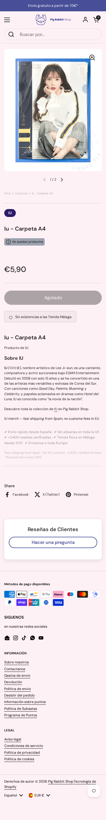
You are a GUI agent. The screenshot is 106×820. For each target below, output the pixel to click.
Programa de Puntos (20, 715)
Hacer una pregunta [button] (53, 542)
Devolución (13, 682)
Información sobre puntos (25, 702)
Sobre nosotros (16, 662)
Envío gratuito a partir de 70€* (53, 5)
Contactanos (14, 669)
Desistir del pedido (19, 695)
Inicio (7, 193)
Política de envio (17, 689)
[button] (96, 19)
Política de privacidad (22, 752)
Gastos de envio (17, 675)
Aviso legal (12, 739)
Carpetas (21, 193)
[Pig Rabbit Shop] (53, 19)
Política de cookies (19, 759)
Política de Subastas (20, 708)
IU (10, 212)
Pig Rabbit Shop (60, 781)
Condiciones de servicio (23, 746)
